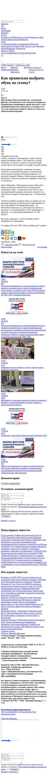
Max (34, 53)
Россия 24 (20, 604)
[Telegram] (9, 232)
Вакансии (11, 48)
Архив (12, 631)
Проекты (4, 33)
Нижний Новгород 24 (33, 604)
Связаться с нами (22, 65)
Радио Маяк (15, 606)
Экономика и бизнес (9, 602)
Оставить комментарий (10, 484)
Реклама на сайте (36, 37)
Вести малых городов (33, 613)
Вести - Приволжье (19, 611)
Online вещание (8, 65)
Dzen (23, 53)
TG (19, 53)
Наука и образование (27, 602)
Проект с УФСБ (7, 51)
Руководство (33, 44)
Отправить (6, 516)
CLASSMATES (10, 53)
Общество (22, 597)
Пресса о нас (30, 46)
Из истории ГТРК (17, 627)
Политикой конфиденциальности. (16, 710)
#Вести (4, 98)
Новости (4, 24)
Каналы (4, 604)
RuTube (29, 53)
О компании (6, 44)
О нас (3, 42)
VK (2, 53)
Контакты (40, 46)
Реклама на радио (21, 37)
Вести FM (5, 606)
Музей (3, 48)
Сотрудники (6, 46)
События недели (35, 611)
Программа (5, 31)
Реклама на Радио (27, 620)
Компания (5, 624)
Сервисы (4, 631)
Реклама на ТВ (7, 37)
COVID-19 (13, 597)
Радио (3, 28)
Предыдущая (6, 247)
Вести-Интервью (8, 615)
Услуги (4, 35)
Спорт (29, 597)
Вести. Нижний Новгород (12, 613)
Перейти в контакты (9, 772)
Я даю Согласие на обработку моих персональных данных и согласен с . (24, 506)
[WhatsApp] (12, 232)
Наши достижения (19, 44)
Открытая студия (23, 615)
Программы (6, 611)
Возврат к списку (8, 520)
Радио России (26, 606)
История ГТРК (18, 46)
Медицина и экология (31, 600)
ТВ (2, 26)
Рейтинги (24, 39)
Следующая (42, 247)
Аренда (9, 622)
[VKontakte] (2, 232)
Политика (37, 597)
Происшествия (7, 600)
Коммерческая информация (24, 622)
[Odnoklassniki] (5, 232)
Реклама (4, 620)
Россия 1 (11, 604)
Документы (20, 48)
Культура (17, 600)
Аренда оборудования (10, 39)
